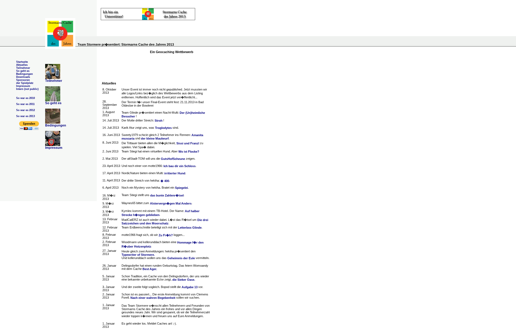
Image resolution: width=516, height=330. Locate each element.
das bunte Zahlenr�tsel (167, 195)
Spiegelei (181, 187)
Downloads (23, 76)
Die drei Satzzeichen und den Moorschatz (165, 221)
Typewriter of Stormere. (138, 254)
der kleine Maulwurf (155, 138)
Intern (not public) (27, 88)
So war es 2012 (25, 110)
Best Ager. (150, 269)
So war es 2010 (25, 98)
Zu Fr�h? (166, 235)
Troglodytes (163, 128)
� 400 (164, 181)
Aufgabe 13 (190, 287)
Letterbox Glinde (190, 227)
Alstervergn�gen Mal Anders (170, 203)
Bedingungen (24, 73)
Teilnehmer (23, 67)
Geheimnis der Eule (181, 258)
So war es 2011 (25, 104)
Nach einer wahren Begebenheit (152, 297)
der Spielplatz (24, 82)
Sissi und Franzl (187, 143)
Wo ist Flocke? (188, 151)
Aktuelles (22, 64)
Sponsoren (23, 79)
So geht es (22, 70)
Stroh (158, 120)
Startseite (22, 61)
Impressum (23, 85)
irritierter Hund (174, 173)
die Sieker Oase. (183, 279)
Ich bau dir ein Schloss (179, 166)
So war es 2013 (25, 116)
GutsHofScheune (173, 158)
